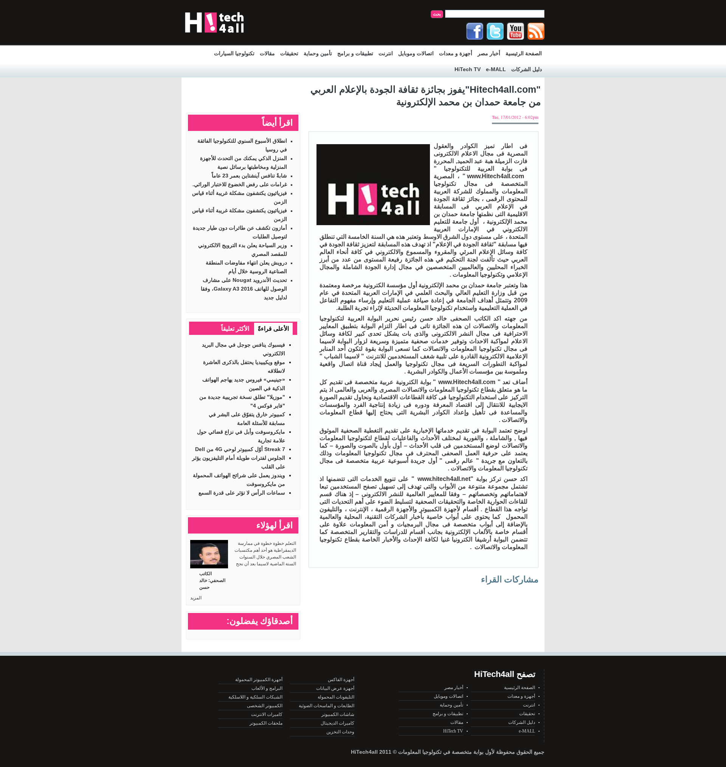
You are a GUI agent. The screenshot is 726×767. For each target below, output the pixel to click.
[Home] (214, 34)
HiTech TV (468, 69)
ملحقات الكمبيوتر (266, 723)
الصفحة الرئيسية (524, 53)
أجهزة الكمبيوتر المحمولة (258, 679)
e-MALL (496, 69)
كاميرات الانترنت (266, 714)
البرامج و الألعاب (266, 688)
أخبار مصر (489, 53)
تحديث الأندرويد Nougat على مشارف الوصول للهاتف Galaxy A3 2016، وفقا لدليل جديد (244, 288)
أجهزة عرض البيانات (335, 688)
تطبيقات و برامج (355, 53)
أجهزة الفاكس (341, 679)
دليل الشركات (526, 69)
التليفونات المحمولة (336, 697)
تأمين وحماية (318, 53)
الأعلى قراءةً (273, 328)
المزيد (196, 598)
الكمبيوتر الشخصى (264, 705)
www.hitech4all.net (443, 479)
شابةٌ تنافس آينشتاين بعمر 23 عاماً (249, 176)
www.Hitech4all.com (495, 176)
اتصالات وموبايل (416, 53)
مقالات (267, 53)
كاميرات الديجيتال (337, 723)
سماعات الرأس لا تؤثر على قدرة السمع (242, 493)
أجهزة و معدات (455, 53)
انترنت (386, 53)
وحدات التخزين (340, 731)
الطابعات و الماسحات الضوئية (326, 705)
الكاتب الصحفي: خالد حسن (212, 580)
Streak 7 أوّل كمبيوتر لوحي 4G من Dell (240, 449)
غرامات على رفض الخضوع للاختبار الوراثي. (239, 184)
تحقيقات (289, 53)
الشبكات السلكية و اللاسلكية (255, 697)
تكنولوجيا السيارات (234, 53)
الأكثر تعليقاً (235, 328)
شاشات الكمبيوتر (337, 714)
